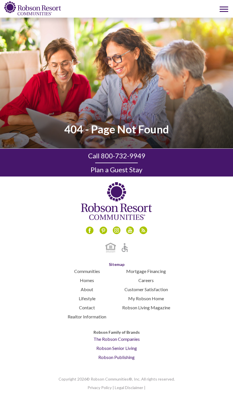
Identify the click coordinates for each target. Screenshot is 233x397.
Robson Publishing (116, 357)
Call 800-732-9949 (116, 156)
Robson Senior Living (116, 348)
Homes (87, 280)
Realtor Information (87, 316)
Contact (87, 307)
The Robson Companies (116, 339)
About (87, 289)
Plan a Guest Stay (116, 169)
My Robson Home (146, 298)
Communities (87, 271)
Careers (146, 280)
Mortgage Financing (146, 271)
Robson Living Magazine (146, 307)
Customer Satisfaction (146, 289)
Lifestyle (87, 298)
